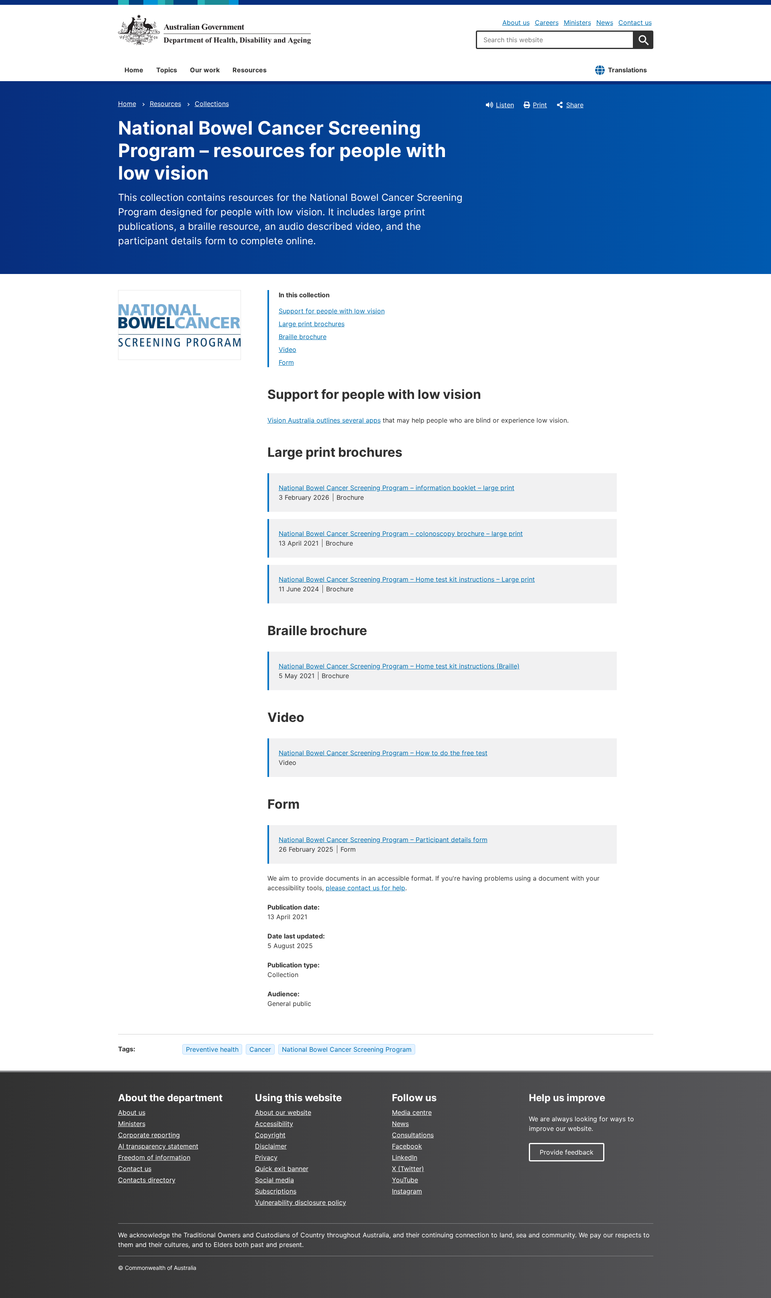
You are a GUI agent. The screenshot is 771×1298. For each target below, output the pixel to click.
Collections (212, 104)
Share (574, 105)
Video (287, 349)
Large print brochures (312, 324)
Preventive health (212, 1049)
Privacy (266, 1157)
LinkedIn (404, 1157)
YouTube (405, 1180)
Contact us (635, 22)
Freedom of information (154, 1157)
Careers (547, 22)
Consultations (413, 1135)
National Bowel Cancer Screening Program (347, 1049)
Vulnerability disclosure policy (300, 1202)
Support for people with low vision (332, 311)
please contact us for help (365, 888)
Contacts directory (146, 1180)
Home (133, 70)
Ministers (577, 22)
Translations (627, 70)
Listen (505, 105)
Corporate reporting (149, 1135)
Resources (250, 70)
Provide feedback (567, 1152)
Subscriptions (275, 1191)
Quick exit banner (281, 1169)
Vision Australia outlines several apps (324, 420)
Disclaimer (271, 1146)
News (604, 22)
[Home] (214, 29)
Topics (166, 70)
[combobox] (555, 40)
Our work (205, 70)
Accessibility (274, 1124)
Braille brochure (302, 337)
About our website (283, 1112)
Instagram (407, 1191)
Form (286, 362)
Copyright (270, 1135)
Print (540, 105)
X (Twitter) (408, 1169)
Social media (274, 1180)
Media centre (412, 1112)
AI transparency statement (158, 1146)
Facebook (407, 1146)
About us (516, 22)
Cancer (260, 1049)
